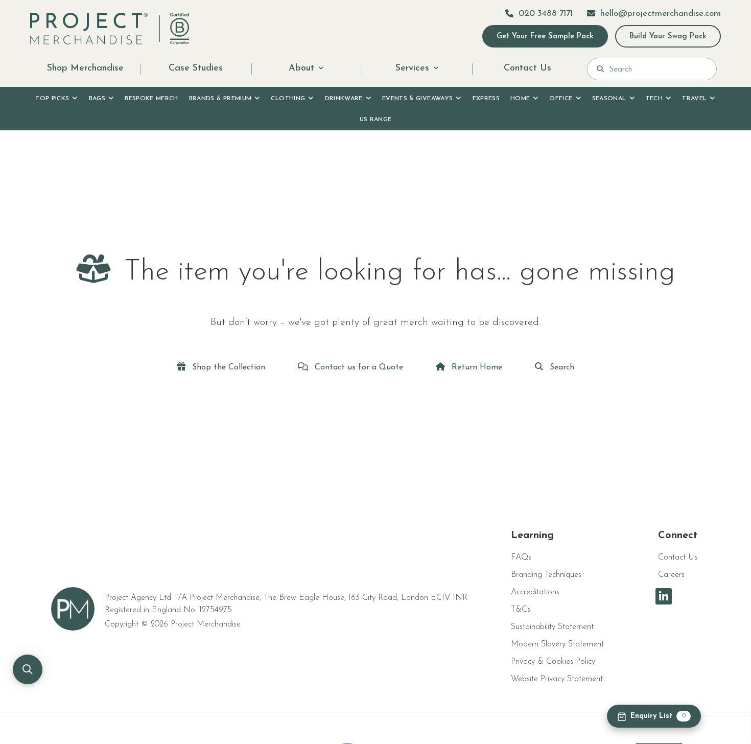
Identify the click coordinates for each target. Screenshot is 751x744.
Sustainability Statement (552, 627)
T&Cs (520, 610)
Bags (97, 99)
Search (560, 367)
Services (412, 68)
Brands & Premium (220, 99)
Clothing (288, 99)
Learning (532, 535)
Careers (671, 575)
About (301, 68)
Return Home (475, 367)
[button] (27, 669)
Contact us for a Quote (357, 367)
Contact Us (527, 68)
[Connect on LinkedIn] (663, 596)
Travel (694, 99)
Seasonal (609, 99)
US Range (376, 120)
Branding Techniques (546, 575)
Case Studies (196, 68)
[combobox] (658, 69)
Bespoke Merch (151, 99)
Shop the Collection (227, 367)
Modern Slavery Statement (557, 644)
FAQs (521, 557)
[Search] (600, 69)
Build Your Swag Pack (668, 36)
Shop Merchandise (85, 68)
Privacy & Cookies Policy (553, 662)
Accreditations (535, 592)
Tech (654, 99)
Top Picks (52, 99)
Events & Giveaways (417, 99)
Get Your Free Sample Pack (545, 36)
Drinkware (344, 99)
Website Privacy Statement (557, 679)
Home (520, 99)
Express (486, 99)
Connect (677, 535)
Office (560, 99)
